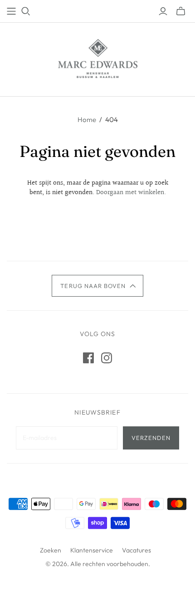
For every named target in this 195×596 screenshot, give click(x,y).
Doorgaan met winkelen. (131, 192)
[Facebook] (88, 357)
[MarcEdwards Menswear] (97, 57)
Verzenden (151, 437)
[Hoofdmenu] (11, 11)
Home (87, 119)
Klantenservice (91, 550)
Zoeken (50, 550)
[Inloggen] (163, 11)
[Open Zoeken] (25, 11)
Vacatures (136, 550)
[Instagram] (106, 357)
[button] (97, 286)
